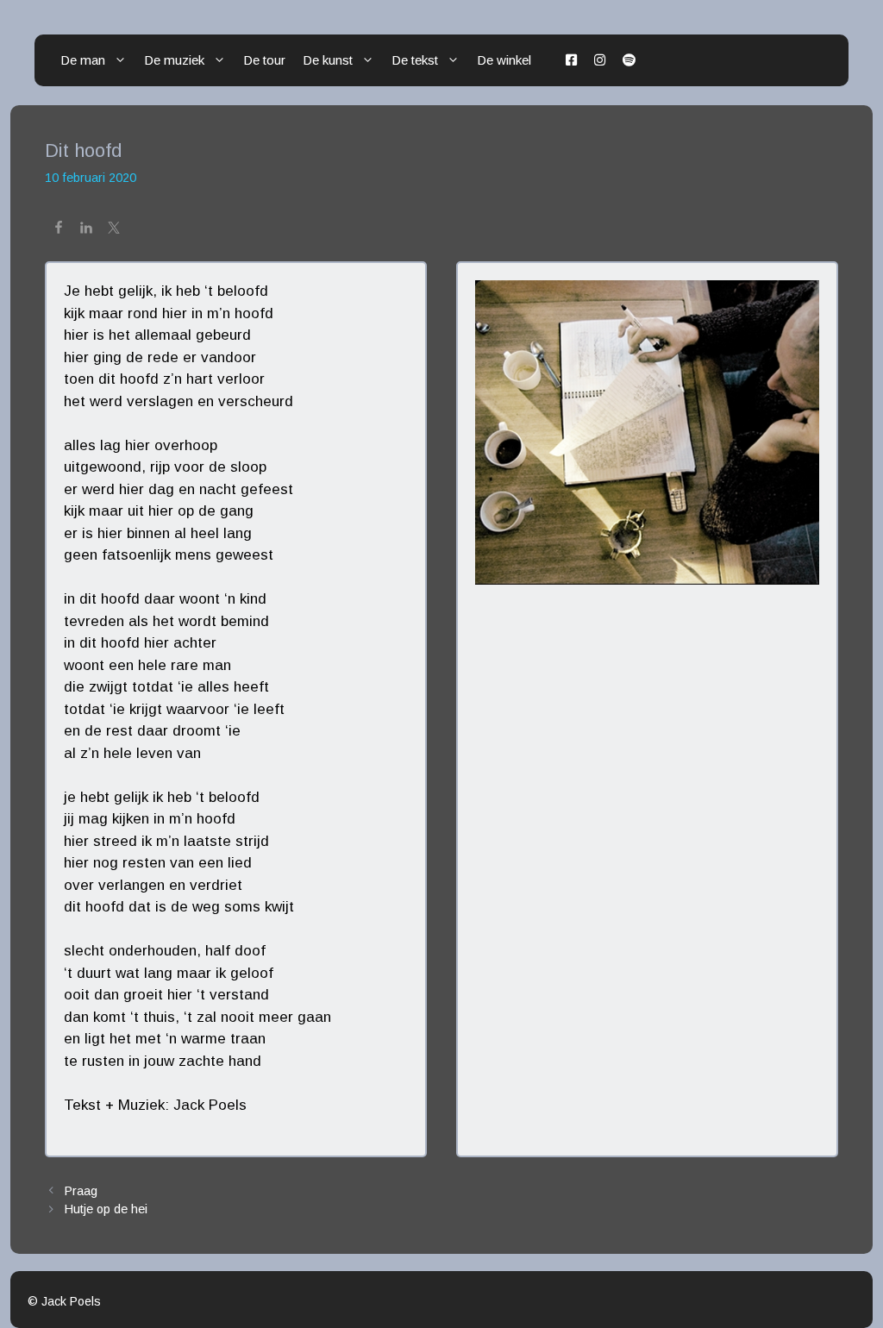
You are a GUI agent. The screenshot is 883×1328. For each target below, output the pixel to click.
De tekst (414, 60)
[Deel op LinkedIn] (86, 230)
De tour (264, 60)
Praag (81, 1191)
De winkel (504, 60)
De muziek (174, 60)
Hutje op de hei (106, 1209)
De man (82, 60)
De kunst (328, 60)
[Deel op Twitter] (114, 230)
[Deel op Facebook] (58, 230)
